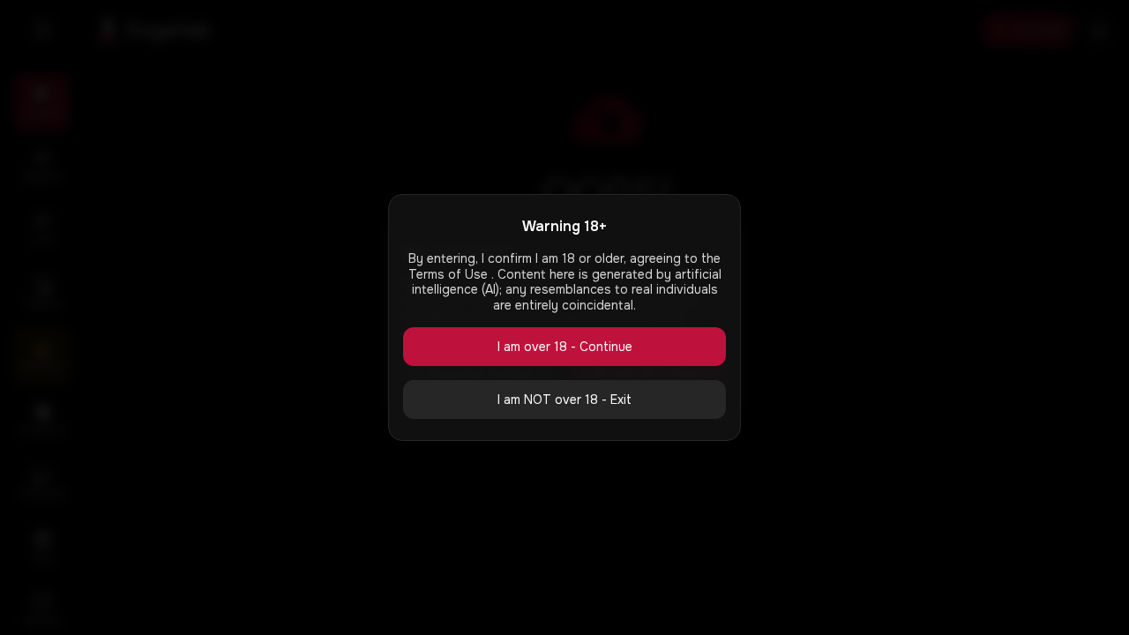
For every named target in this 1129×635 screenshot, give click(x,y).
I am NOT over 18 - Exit (564, 399)
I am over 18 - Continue (564, 347)
